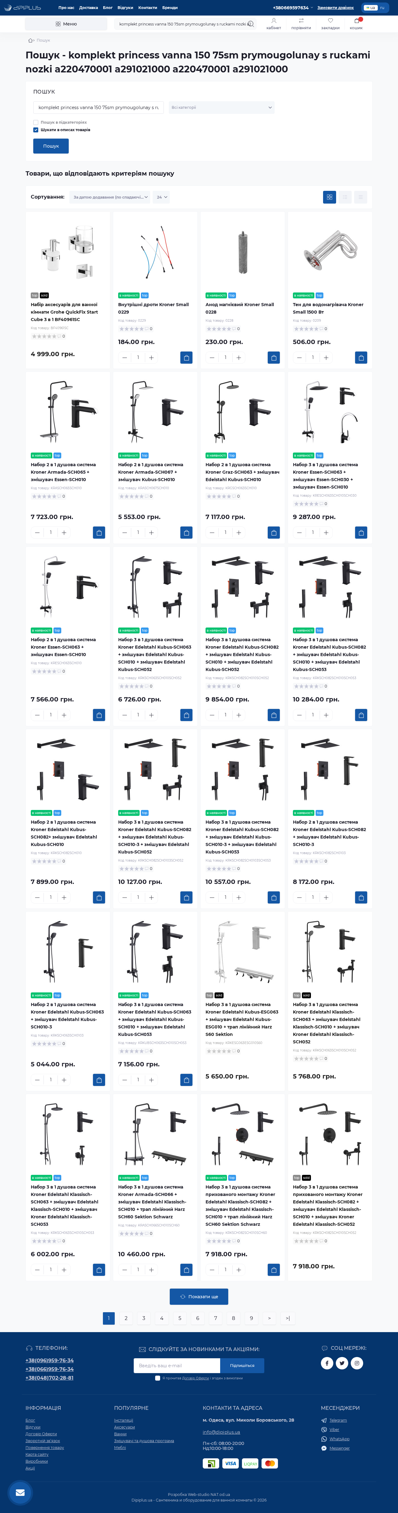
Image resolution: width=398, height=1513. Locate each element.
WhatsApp (339, 1439)
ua (372, 7)
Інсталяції (123, 1420)
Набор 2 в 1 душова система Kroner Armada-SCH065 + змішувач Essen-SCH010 (63, 472)
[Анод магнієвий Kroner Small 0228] (243, 252)
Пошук (51, 146)
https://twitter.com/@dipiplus (342, 1363)
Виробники (36, 1461)
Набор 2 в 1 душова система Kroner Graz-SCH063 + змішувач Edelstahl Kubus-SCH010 (243, 472)
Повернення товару (44, 1447)
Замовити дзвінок (335, 7)
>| (288, 1318)
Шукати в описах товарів (65, 129)
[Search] (251, 24)
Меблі (120, 1447)
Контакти (147, 7)
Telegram (338, 1420)
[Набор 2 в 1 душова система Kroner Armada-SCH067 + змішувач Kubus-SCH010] (155, 412)
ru (382, 7)
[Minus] (124, 357)
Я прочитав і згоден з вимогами (203, 1378)
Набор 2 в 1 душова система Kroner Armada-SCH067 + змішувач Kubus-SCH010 (150, 472)
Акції (30, 1468)
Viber (334, 1429)
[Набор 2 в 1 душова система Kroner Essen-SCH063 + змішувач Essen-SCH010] (68, 587)
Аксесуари (124, 1427)
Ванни (120, 1434)
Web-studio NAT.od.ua (209, 1494)
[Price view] (360, 197)
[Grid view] (329, 197)
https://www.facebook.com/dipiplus (327, 1363)
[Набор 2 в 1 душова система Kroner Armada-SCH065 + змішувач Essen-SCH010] (68, 412)
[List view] (345, 197)
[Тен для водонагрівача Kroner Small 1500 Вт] (330, 252)
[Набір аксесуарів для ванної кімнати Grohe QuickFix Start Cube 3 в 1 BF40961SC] (68, 252)
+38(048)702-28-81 (49, 1378)
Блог (108, 7)
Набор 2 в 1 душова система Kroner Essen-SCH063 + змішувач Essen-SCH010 (63, 647)
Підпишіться (242, 1365)
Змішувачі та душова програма (144, 1440)
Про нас (66, 7)
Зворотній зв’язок (42, 1440)
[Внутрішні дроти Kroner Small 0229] (155, 252)
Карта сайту (37, 1454)
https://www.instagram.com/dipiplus (357, 1363)
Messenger (340, 1448)
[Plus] (151, 357)
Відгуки (125, 7)
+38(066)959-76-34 (49, 1369)
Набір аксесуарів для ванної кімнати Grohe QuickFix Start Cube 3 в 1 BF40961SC (64, 312)
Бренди (170, 7)
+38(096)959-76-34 (49, 1361)
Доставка (88, 7)
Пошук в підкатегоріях (64, 122)
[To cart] (186, 358)
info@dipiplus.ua (221, 1432)
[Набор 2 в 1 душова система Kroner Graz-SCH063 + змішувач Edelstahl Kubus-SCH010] (243, 412)
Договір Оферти (195, 1378)
